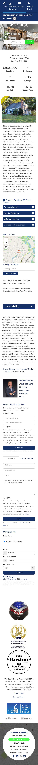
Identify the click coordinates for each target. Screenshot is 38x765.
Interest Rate (8, 564)
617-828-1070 (27, 384)
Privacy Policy (24, 443)
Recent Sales (24, 390)
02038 (7, 372)
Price (5, 549)
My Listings (23, 387)
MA (18, 369)
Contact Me (23, 393)
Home (5, 369)
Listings (12, 369)
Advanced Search (14, 45)
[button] (29, 42)
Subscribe (19, 448)
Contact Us (11, 459)
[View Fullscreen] (6, 247)
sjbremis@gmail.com (20, 746)
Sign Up (16, 697)
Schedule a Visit (27, 459)
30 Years (8, 541)
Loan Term (7, 536)
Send (19, 519)
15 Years (18, 541)
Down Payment (9, 557)
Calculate (19, 572)
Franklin (31, 369)
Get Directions (10, 273)
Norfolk (24, 369)
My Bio (21, 397)
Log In (22, 697)
